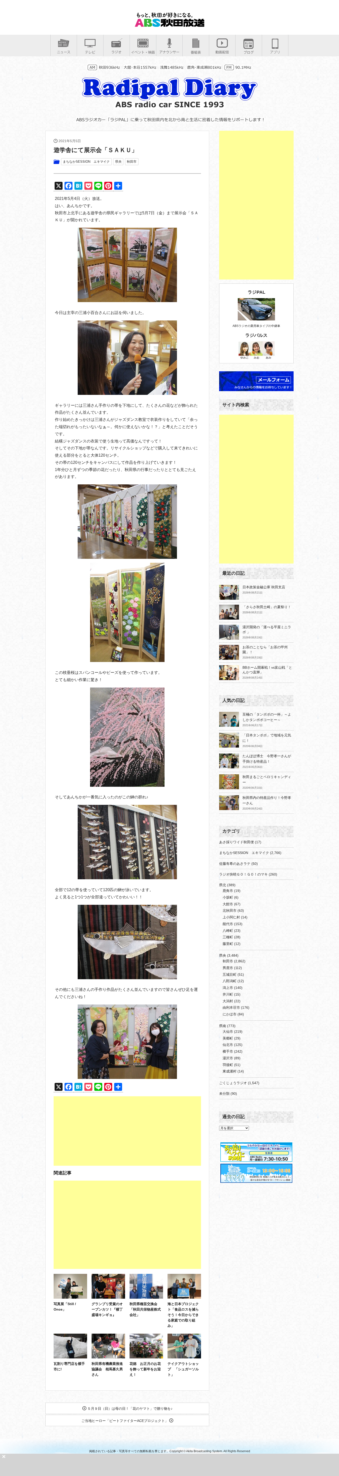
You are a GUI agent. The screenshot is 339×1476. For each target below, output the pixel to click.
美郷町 (228, 1038)
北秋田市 (230, 910)
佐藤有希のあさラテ (234, 864)
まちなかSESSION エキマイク (86, 161)
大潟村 (228, 1001)
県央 (118, 161)
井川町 (228, 994)
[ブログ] (249, 52)
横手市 (228, 1051)
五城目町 (230, 974)
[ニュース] (64, 52)
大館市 (228, 904)
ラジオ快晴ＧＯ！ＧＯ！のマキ (243, 874)
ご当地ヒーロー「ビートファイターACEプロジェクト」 (125, 1421)
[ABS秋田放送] (169, 25)
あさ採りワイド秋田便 (236, 842)
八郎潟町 (230, 981)
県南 (222, 1026)
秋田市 (131, 161)
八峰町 (228, 931)
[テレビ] (90, 52)
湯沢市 (228, 1058)
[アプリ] (275, 52)
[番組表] (196, 52)
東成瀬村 (230, 1071)
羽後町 (228, 1065)
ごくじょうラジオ (233, 1083)
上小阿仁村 (231, 917)
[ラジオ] (116, 52)
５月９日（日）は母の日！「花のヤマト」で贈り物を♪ (129, 1409)
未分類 (224, 1094)
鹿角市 (228, 891)
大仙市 (228, 1032)
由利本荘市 (231, 1007)
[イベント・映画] (143, 52)
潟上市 (228, 988)
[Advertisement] (127, 1131)
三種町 (228, 937)
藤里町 (228, 944)
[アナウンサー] (169, 52)
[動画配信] (222, 52)
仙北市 (228, 1045)
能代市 (228, 924)
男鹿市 (228, 968)
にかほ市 (230, 1014)
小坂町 (228, 897)
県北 (222, 885)
